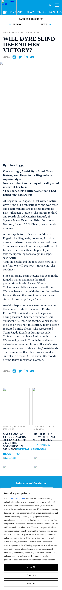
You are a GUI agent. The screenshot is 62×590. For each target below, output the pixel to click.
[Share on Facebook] (14, 57)
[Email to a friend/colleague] (32, 57)
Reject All (31, 583)
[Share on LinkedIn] (26, 57)
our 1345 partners (18, 498)
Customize (31, 575)
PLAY (30, 12)
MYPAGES (16, 12)
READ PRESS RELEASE (41, 446)
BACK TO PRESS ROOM (31, 19)
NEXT (44, 24)
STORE (41, 12)
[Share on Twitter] (20, 57)
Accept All (31, 567)
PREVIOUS (17, 24)
